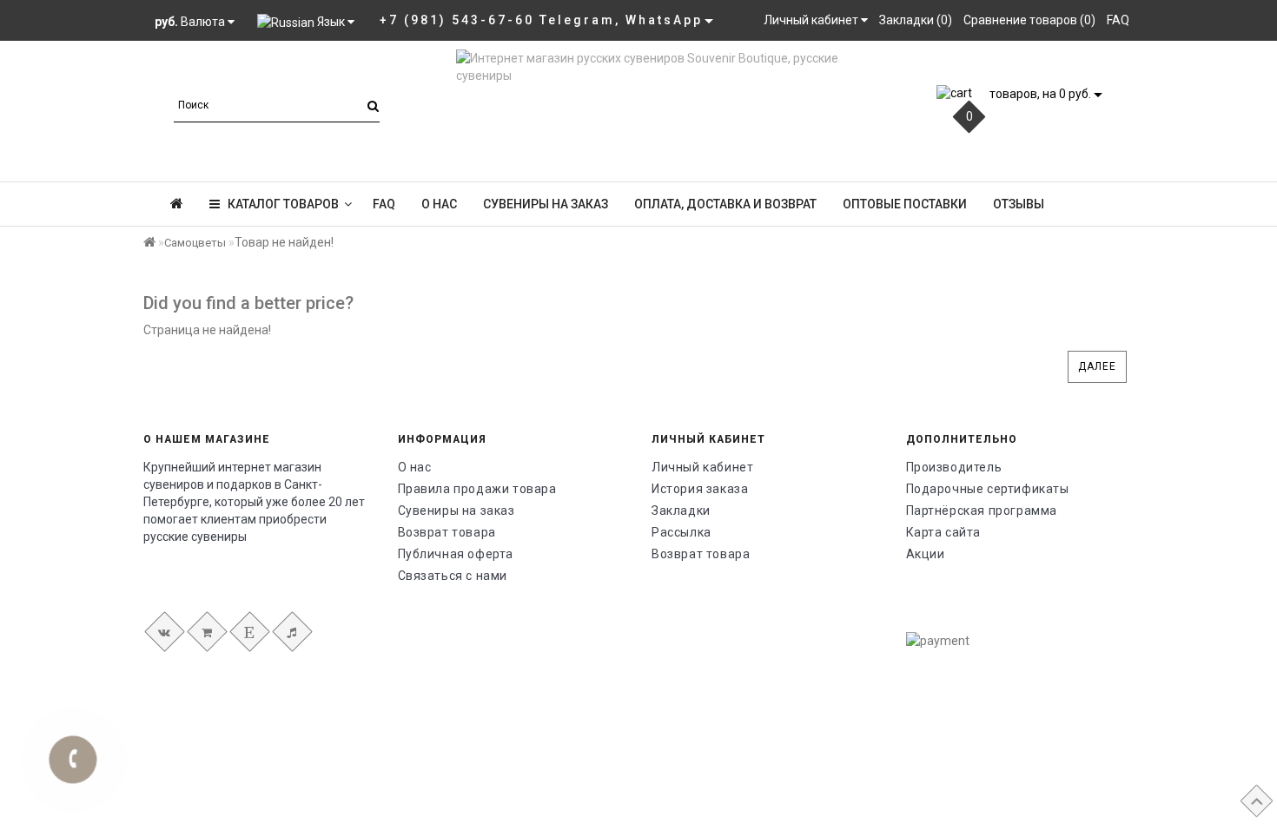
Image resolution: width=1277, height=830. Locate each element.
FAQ (384, 204)
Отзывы (1018, 204)
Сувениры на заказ (545, 204)
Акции (925, 554)
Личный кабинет (702, 467)
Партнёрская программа (982, 510)
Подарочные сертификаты (987, 489)
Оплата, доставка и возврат (725, 204)
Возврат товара (447, 532)
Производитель (954, 467)
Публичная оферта (456, 554)
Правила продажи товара (477, 489)
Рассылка (681, 532)
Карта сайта (944, 532)
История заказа (700, 489)
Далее (1097, 366)
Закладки (681, 510)
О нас (439, 204)
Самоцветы (195, 242)
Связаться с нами (453, 576)
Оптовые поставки (905, 204)
